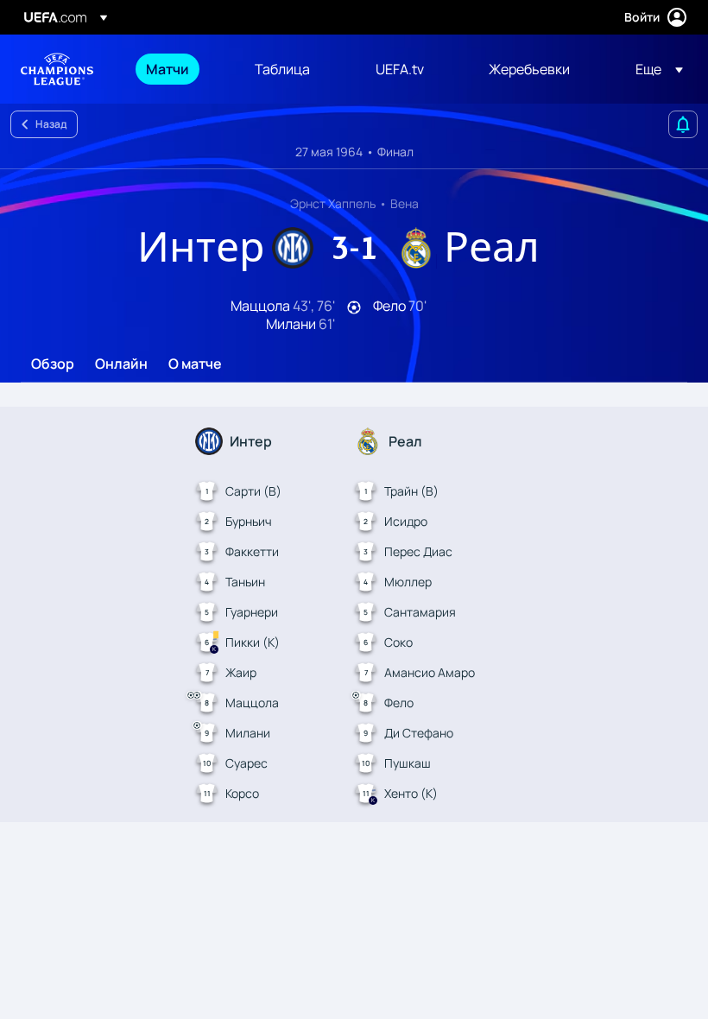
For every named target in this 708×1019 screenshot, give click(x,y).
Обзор (52, 364)
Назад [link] (50, 124)
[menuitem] (179, 69)
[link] (167, 69)
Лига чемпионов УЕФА (57, 69)
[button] (654, 69)
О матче (195, 364)
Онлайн (121, 364)
